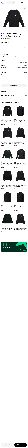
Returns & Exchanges (7, 95)
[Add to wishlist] (25, 8)
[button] (18, 102)
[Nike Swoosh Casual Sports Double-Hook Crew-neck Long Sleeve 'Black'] (20, 132)
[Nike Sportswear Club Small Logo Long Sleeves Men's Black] (7, 197)
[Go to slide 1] (19, 139)
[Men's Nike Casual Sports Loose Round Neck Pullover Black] (20, 154)
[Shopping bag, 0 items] (22, 2)
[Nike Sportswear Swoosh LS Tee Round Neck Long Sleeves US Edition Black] (20, 218)
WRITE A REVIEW (14, 85)
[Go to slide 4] (21, 139)
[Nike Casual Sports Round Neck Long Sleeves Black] (20, 175)
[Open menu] (26, 2)
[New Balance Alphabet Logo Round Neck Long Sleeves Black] (7, 218)
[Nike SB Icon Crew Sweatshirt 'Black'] (20, 197)
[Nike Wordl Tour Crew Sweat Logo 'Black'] (7, 111)
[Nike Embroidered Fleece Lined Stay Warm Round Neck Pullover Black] (7, 132)
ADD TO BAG (20, 444)
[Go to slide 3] (7, 139)
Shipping (3, 91)
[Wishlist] (18, 2)
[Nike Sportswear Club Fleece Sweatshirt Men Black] (7, 154)
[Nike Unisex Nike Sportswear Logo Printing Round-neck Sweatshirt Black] (20, 111)
